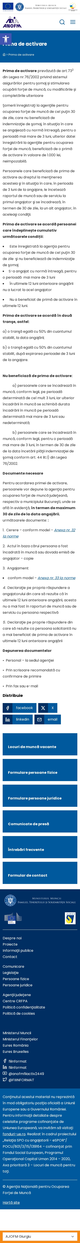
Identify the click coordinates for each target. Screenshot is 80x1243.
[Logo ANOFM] (12, 22)
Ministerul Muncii (17, 1033)
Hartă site (11, 1202)
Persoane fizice (16, 978)
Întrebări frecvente (26, 849)
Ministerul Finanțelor (20, 1039)
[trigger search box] (62, 23)
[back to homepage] (4, 55)
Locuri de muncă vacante (32, 746)
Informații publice (18, 950)
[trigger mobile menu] (72, 23)
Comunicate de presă (28, 824)
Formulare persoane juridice (35, 798)
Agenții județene (17, 994)
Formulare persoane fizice (32, 772)
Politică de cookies (19, 1013)
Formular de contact (27, 875)
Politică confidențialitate (24, 1007)
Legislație (11, 972)
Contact (10, 956)
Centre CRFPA (15, 1001)
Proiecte (10, 944)
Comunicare (13, 966)
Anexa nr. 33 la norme (56, 577)
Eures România (15, 1045)
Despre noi (12, 938)
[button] (6, 39)
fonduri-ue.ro (14, 1134)
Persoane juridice (17, 985)
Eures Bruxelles (16, 1051)
